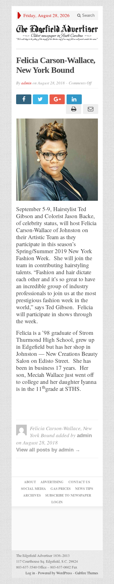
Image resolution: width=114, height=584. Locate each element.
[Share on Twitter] (41, 99)
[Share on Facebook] (24, 99)
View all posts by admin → (48, 450)
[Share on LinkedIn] (75, 99)
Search (88, 15)
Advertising (52, 482)
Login (57, 502)
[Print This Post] (72, 109)
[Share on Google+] (58, 99)
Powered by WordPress (55, 572)
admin (26, 83)
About (30, 482)
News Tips (84, 488)
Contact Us (79, 482)
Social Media (33, 488)
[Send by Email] (89, 109)
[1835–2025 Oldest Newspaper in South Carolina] (57, 33)
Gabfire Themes (86, 572)
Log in (30, 572)
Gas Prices (60, 488)
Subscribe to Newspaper (68, 495)
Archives (32, 495)
